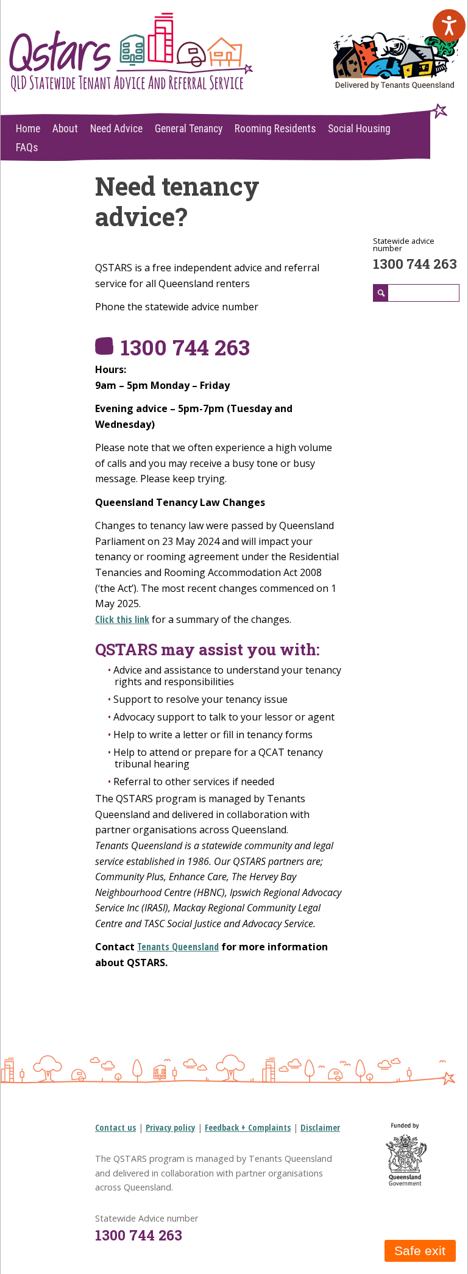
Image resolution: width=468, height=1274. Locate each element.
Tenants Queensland (178, 946)
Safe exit (419, 1251)
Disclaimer (320, 1127)
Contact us (115, 1127)
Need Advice (116, 129)
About (65, 129)
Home (28, 129)
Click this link (122, 619)
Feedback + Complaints (248, 1127)
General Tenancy (188, 129)
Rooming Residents (275, 129)
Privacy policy (170, 1127)
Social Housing (359, 129)
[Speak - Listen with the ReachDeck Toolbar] (449, 25)
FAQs (27, 147)
